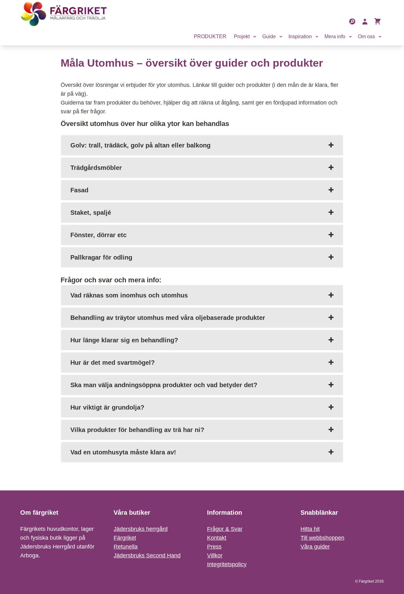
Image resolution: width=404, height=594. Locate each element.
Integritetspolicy (227, 564)
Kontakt (216, 538)
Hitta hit (310, 529)
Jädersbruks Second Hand (147, 555)
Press (214, 546)
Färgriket (125, 538)
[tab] (202, 145)
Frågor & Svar (224, 529)
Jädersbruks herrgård (141, 529)
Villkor (215, 555)
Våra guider (315, 546)
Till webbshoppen (322, 538)
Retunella (126, 546)
